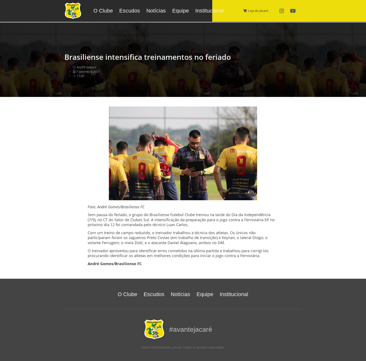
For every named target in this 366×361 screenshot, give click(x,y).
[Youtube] (293, 11)
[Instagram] (282, 11)
